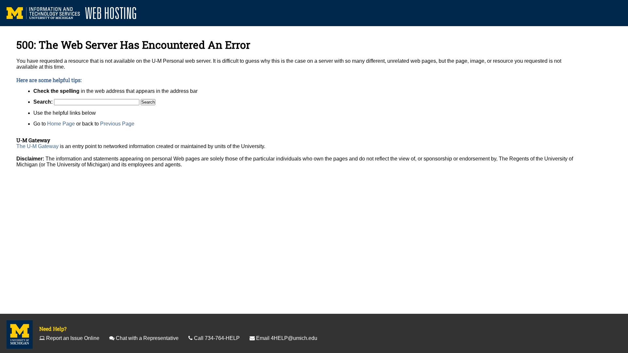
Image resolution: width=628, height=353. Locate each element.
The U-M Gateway (37, 146)
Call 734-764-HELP (217, 338)
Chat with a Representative (147, 338)
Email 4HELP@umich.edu (286, 338)
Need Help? (52, 328)
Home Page (61, 123)
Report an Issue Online (72, 338)
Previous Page (117, 123)
